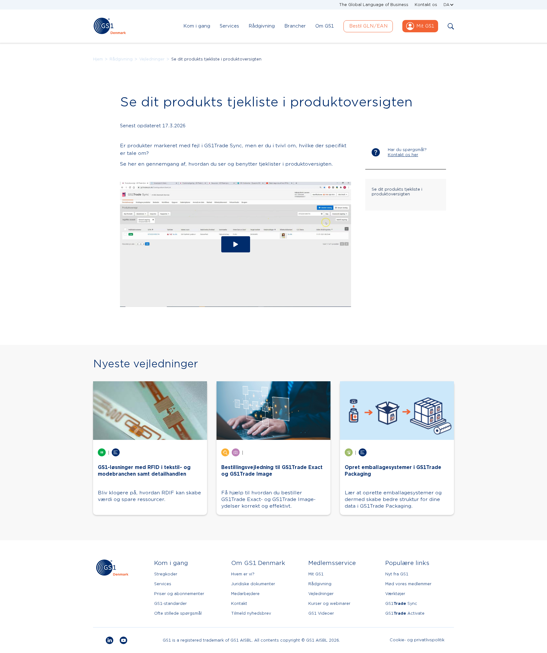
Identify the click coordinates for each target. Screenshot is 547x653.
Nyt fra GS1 (396, 574)
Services (162, 583)
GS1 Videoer (321, 613)
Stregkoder (165, 574)
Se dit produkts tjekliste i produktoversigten (216, 59)
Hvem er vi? (243, 574)
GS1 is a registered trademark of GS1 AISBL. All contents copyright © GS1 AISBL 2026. (251, 640)
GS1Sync (401, 603)
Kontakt (239, 603)
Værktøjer (395, 593)
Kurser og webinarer (329, 603)
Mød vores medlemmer (408, 583)
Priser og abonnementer (179, 593)
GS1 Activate (404, 613)
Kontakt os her (403, 154)
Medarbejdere (245, 593)
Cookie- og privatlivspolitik (417, 640)
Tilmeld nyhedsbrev (251, 613)
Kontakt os (426, 4)
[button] (448, 5)
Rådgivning (121, 59)
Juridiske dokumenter (253, 583)
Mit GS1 (316, 574)
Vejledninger (152, 59)
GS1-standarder (170, 603)
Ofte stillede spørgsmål (178, 613)
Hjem (98, 59)
